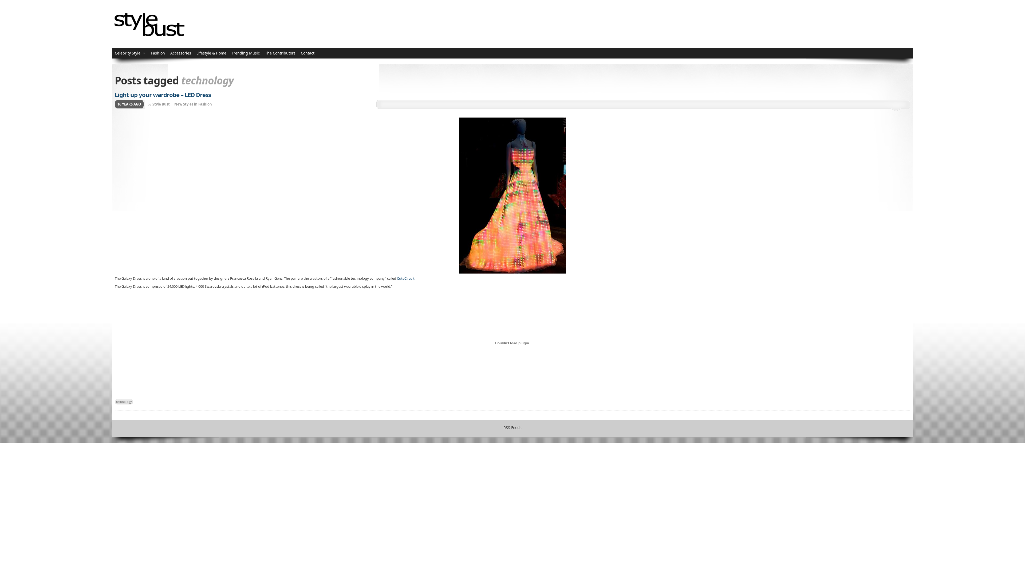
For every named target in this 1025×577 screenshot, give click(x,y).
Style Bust (161, 104)
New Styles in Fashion (193, 104)
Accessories (180, 53)
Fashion (158, 53)
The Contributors (280, 53)
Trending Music (246, 53)
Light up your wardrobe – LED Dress (163, 95)
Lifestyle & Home (211, 53)
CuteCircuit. (406, 278)
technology (124, 402)
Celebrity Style (127, 53)
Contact (307, 53)
